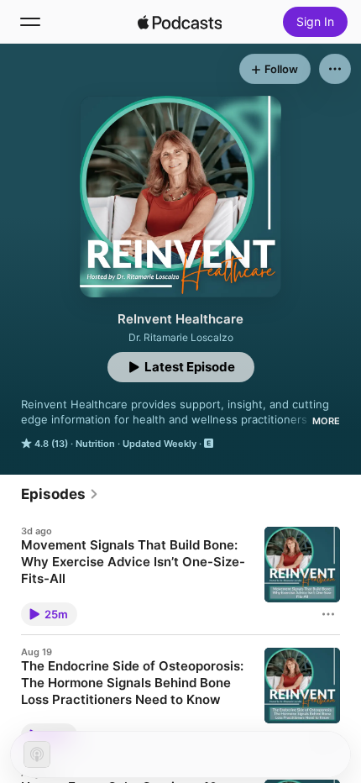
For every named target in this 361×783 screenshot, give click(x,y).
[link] (60, 494)
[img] (179, 21)
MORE (326, 421)
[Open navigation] (30, 21)
